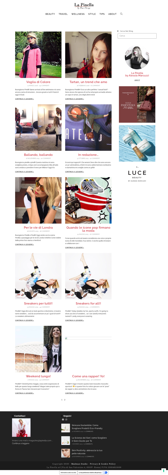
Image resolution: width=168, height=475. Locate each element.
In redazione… (88, 155)
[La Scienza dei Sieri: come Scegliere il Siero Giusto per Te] (65, 440)
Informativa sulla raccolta (68, 472)
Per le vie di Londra (38, 227)
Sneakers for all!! (88, 303)
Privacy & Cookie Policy (103, 464)
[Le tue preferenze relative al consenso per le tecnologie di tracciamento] (163, 470)
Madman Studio (79, 464)
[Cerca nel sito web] (137, 36)
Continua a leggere (20, 443)
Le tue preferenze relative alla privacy (90, 472)
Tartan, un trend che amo (88, 82)
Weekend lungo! (38, 376)
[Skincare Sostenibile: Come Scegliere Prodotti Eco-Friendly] (65, 428)
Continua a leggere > (24, 99)
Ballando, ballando (38, 155)
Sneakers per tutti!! (38, 303)
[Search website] (121, 14)
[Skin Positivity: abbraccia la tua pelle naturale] (65, 453)
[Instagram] (66, 419)
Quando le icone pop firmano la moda (88, 229)
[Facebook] (63, 419)
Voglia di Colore (38, 82)
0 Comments (88, 431)
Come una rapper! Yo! (88, 376)
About (137, 80)
